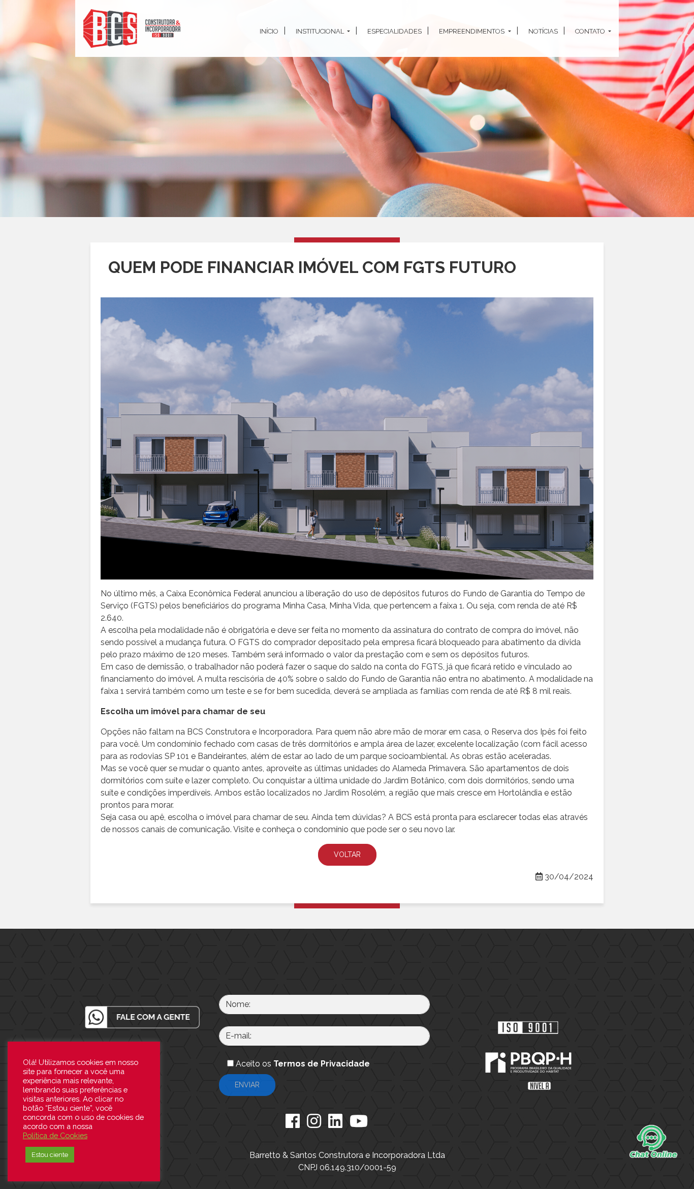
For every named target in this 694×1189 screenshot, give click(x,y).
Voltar (347, 854)
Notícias (543, 31)
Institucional (320, 31)
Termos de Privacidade (321, 1064)
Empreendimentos (472, 31)
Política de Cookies (55, 1135)
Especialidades (394, 31)
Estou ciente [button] (49, 1154)
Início (269, 31)
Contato (591, 31)
